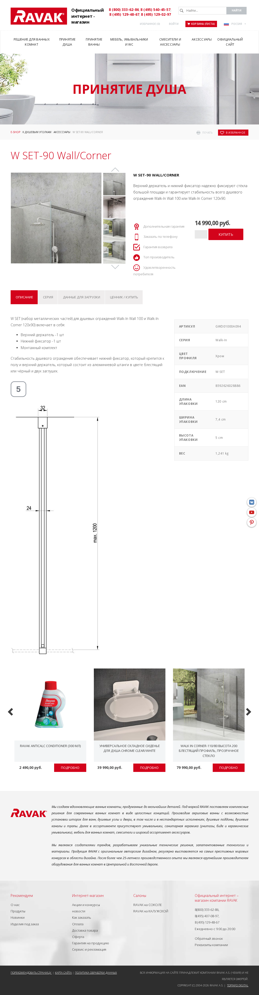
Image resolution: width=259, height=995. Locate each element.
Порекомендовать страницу (31, 972)
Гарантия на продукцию (90, 943)
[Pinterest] (251, 522)
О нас (15, 904)
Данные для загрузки (81, 297)
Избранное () (150, 24)
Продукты (18, 911)
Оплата (77, 924)
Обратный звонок (209, 938)
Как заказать (81, 917)
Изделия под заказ (25, 924)
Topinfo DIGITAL (237, 985)
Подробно (70, 767)
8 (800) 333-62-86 (124, 9)
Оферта (78, 936)
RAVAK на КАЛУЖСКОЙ (150, 911)
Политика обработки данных (96, 972)
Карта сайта (63, 972)
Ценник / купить (124, 297)
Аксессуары (62, 132)
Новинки (18, 917)
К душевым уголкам (37, 132)
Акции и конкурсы (86, 904)
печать (207, 132)
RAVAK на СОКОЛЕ (147, 904)
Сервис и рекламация (89, 949)
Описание (24, 297)
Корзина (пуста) (203, 24)
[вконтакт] (251, 502)
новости (78, 911)
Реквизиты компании (211, 945)
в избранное (236, 132)
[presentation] (11, 711)
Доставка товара (85, 930)
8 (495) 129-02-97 (156, 14)
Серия (48, 297)
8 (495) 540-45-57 (155, 9)
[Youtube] (251, 512)
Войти (174, 24)
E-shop (15, 132)
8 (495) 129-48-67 (124, 14)
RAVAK (39, 16)
